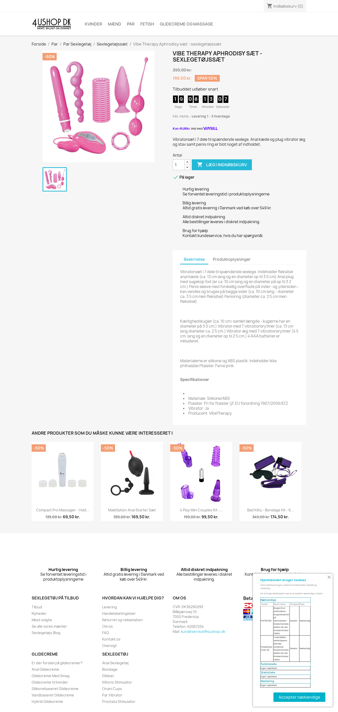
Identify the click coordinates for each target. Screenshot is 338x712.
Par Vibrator (112, 695)
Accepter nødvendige (299, 697)
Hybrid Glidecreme (47, 701)
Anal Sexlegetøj (115, 663)
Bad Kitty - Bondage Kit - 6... (270, 510)
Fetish (147, 24)
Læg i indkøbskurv (222, 164)
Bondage (110, 669)
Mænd (114, 24)
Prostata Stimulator (118, 701)
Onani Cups (112, 688)
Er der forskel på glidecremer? (57, 663)
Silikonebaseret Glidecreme (55, 688)
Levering (109, 607)
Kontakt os (111, 639)
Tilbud (37, 607)
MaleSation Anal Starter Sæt (132, 510)
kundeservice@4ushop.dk (203, 631)
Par (131, 24)
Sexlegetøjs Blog (46, 632)
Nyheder (39, 613)
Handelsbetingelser (119, 613)
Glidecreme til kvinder (50, 682)
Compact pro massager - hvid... (62, 510)
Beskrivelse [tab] (194, 259)
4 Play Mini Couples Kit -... (201, 510)
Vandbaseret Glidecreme (53, 695)
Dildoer (108, 675)
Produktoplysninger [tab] (232, 259)
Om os (107, 626)
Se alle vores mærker (49, 626)
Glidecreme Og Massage (186, 24)
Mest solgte (42, 619)
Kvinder (93, 24)
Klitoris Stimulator (117, 682)
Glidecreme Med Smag (51, 675)
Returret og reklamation (122, 619)
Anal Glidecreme (45, 669)
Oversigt (109, 645)
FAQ (105, 632)
